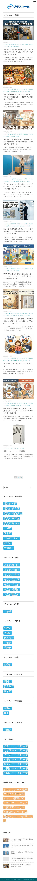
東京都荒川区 (12, 564)
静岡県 (8, 681)
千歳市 (8, 647)
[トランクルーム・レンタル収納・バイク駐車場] (18, 5)
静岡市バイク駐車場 (16, 768)
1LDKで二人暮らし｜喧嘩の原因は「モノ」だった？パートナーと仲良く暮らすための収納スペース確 (18, 276)
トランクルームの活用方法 (9, 44)
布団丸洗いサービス (15, 812)
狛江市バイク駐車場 (16, 755)
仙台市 (8, 664)
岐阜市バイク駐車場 (16, 764)
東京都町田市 (12, 589)
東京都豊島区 (12, 579)
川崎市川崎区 (12, 538)
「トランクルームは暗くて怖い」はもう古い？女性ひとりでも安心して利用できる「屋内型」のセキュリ (18, 186)
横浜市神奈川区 (13, 513)
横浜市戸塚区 (12, 518)
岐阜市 (8, 691)
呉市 (6, 713)
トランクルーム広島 (14, 91)
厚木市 (8, 533)
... (23, 61)
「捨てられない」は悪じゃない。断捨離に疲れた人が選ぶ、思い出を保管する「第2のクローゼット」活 (18, 321)
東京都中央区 (12, 574)
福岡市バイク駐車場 (16, 773)
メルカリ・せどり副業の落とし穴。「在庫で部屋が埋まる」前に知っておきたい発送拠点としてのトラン (18, 52)
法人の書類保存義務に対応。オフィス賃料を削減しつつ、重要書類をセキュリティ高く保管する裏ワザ (18, 231)
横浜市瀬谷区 (12, 523)
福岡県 (8, 729)
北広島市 (9, 637)
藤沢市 (8, 543)
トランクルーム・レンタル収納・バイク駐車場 (13, 879)
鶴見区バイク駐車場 (16, 746)
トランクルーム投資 (15, 789)
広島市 (8, 708)
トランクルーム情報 (8, 448)
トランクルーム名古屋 (22, 44)
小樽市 (8, 632)
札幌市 (8, 628)
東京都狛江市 (12, 584)
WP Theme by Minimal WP (29, 879)
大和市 (8, 528)
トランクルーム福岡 (14, 46)
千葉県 (8, 611)
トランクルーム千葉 (22, 89)
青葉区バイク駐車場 (16, 750)
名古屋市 (9, 686)
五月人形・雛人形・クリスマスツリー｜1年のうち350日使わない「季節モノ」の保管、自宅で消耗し (18, 97)
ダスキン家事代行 (14, 798)
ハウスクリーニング (16, 803)
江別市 (8, 642)
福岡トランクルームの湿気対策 (14, 451)
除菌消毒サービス (14, 807)
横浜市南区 (10, 503)
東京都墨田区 (12, 569)
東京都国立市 (12, 594)
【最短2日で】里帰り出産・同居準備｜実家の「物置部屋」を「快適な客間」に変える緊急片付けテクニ (18, 142)
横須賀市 (9, 548)
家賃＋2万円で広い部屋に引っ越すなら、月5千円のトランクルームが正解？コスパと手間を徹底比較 (18, 411)
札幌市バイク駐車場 (16, 759)
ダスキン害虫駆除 (14, 794)
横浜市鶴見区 (12, 508)
